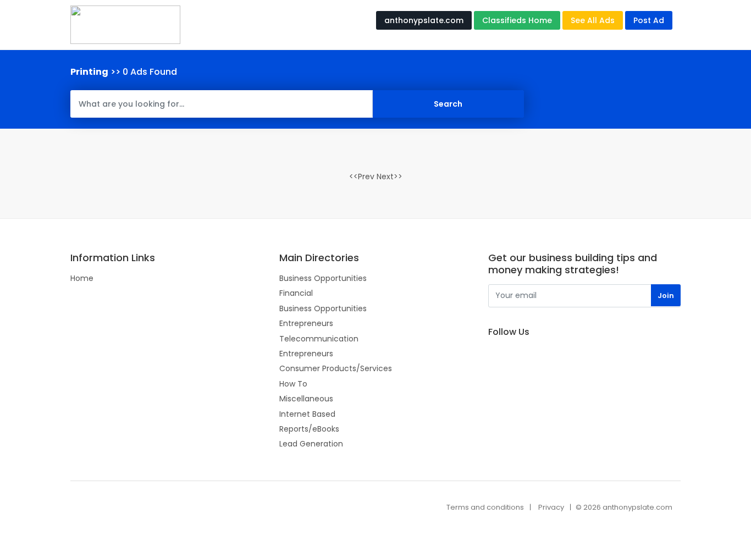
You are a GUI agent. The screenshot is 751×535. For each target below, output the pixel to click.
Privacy (551, 507)
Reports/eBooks (309, 428)
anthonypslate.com (423, 20)
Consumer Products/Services (335, 368)
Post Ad (648, 20)
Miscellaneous (306, 398)
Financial (296, 293)
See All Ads (593, 20)
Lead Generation (311, 443)
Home (81, 278)
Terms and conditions (485, 507)
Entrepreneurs (306, 323)
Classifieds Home (517, 20)
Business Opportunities (323, 278)
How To (293, 383)
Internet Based (307, 414)
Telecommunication (318, 338)
